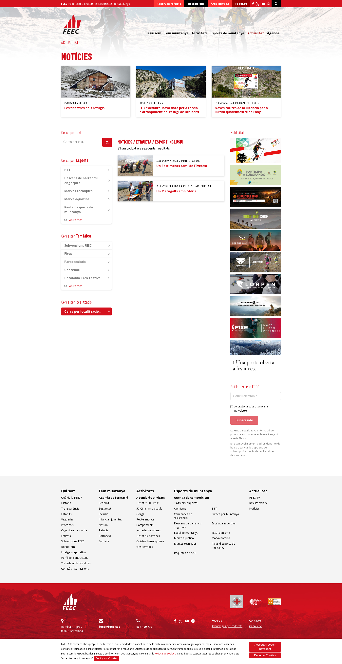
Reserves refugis (169, 4)
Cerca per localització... (82, 311)
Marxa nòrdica (221, 538)
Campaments (145, 525)
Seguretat (105, 508)
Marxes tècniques (78, 191)
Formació (105, 536)
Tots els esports (186, 503)
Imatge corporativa (73, 552)
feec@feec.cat (109, 627)
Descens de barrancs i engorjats (81, 180)
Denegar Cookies (265, 655)
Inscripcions (195, 4)
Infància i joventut (110, 519)
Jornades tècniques (148, 530)
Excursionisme (221, 533)
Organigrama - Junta (74, 530)
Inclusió (103, 514)
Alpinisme (180, 508)
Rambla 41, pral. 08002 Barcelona (72, 629)
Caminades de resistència (183, 516)
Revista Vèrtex (258, 503)
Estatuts (66, 514)
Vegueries (67, 519)
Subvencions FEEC (78, 245)
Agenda (273, 33)
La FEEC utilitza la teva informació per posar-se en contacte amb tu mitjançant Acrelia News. (254, 434)
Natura (103, 525)
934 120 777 (144, 627)
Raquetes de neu (185, 553)
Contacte (255, 620)
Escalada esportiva (224, 523)
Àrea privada (220, 4)
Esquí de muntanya (186, 533)
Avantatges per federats (227, 626)
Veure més (75, 220)
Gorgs (140, 514)
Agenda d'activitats (150, 497)
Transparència (70, 508)
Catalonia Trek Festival (83, 278)
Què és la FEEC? (71, 497)
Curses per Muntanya (225, 514)
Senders (104, 541)
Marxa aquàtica (76, 199)
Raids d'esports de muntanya (78, 209)
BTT (67, 170)
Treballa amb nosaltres (76, 563)
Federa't (241, 4)
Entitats (66, 536)
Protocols (67, 525)
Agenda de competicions (192, 497)
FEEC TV (254, 497)
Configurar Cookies (106, 658)
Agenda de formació (113, 497)
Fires (68, 253)
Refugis (103, 530)
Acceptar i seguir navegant (265, 646)
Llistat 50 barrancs (148, 536)
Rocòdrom (68, 547)
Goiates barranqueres (150, 541)
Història (66, 503)
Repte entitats (145, 519)
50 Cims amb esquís (149, 508)
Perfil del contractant (74, 558)
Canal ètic (255, 626)
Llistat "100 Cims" (147, 503)
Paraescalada (75, 262)
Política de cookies (165, 653)
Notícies (254, 508)
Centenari (72, 270)
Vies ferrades (144, 547)
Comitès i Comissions (75, 568)
